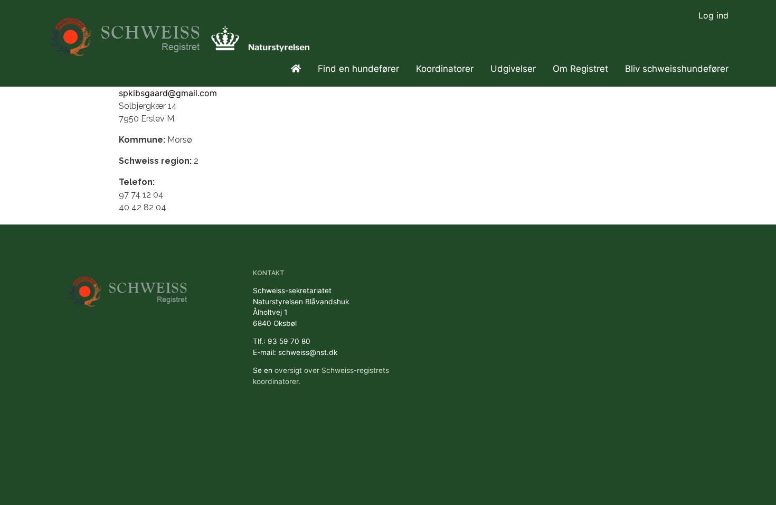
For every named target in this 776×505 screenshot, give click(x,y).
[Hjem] (126, 32)
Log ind (713, 15)
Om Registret (580, 68)
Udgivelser (513, 68)
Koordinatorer (445, 68)
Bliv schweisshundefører (676, 68)
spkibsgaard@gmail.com (168, 93)
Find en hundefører (358, 68)
